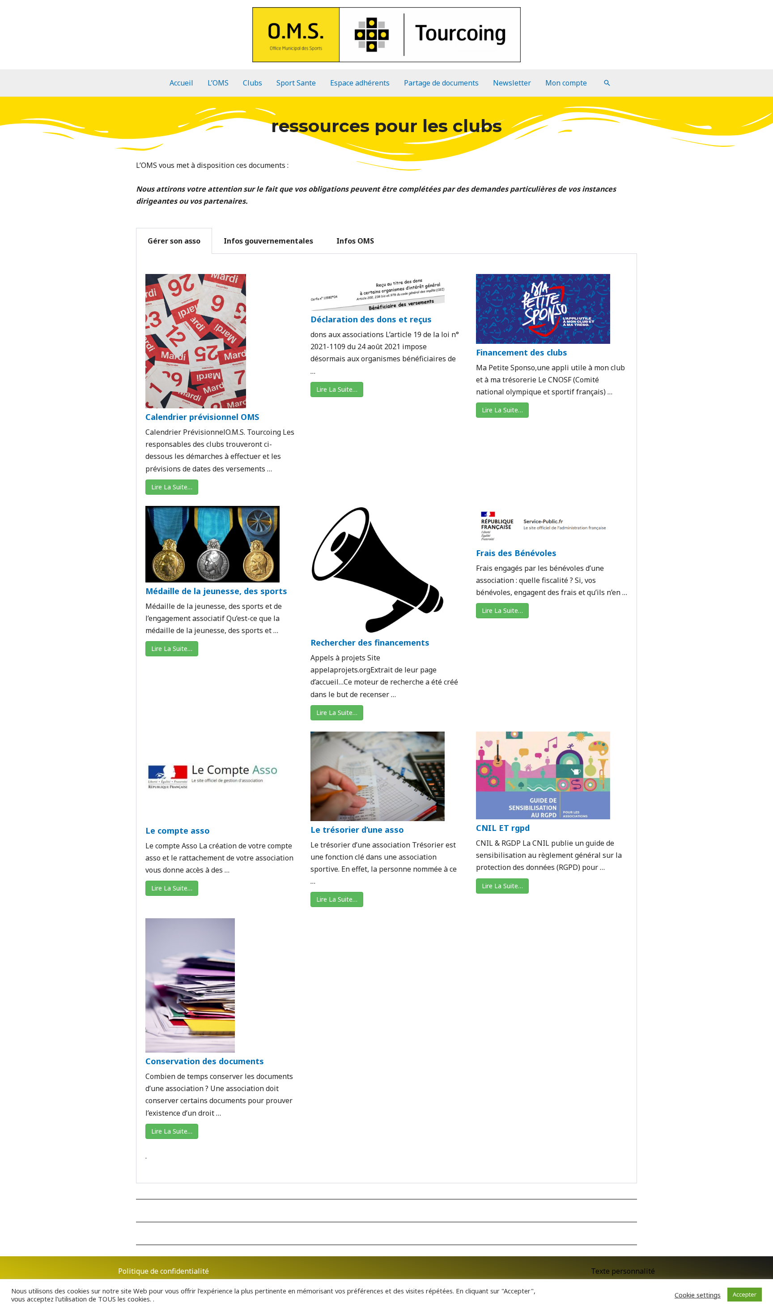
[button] (607, 83)
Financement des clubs (521, 352)
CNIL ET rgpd (503, 827)
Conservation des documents (204, 1061)
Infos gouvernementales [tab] (268, 241)
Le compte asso (177, 830)
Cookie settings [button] (698, 1295)
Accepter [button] (744, 1294)
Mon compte (566, 83)
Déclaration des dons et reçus (371, 319)
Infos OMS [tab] (355, 241)
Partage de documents (441, 83)
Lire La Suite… (171, 487)
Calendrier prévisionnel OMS (202, 416)
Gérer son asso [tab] (174, 241)
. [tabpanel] (386, 737)
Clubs (252, 83)
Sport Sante (296, 83)
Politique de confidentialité (163, 1271)
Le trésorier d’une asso (357, 829)
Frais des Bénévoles (516, 553)
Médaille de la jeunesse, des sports (216, 591)
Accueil (181, 83)
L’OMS (218, 83)
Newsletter (512, 83)
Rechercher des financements (369, 642)
